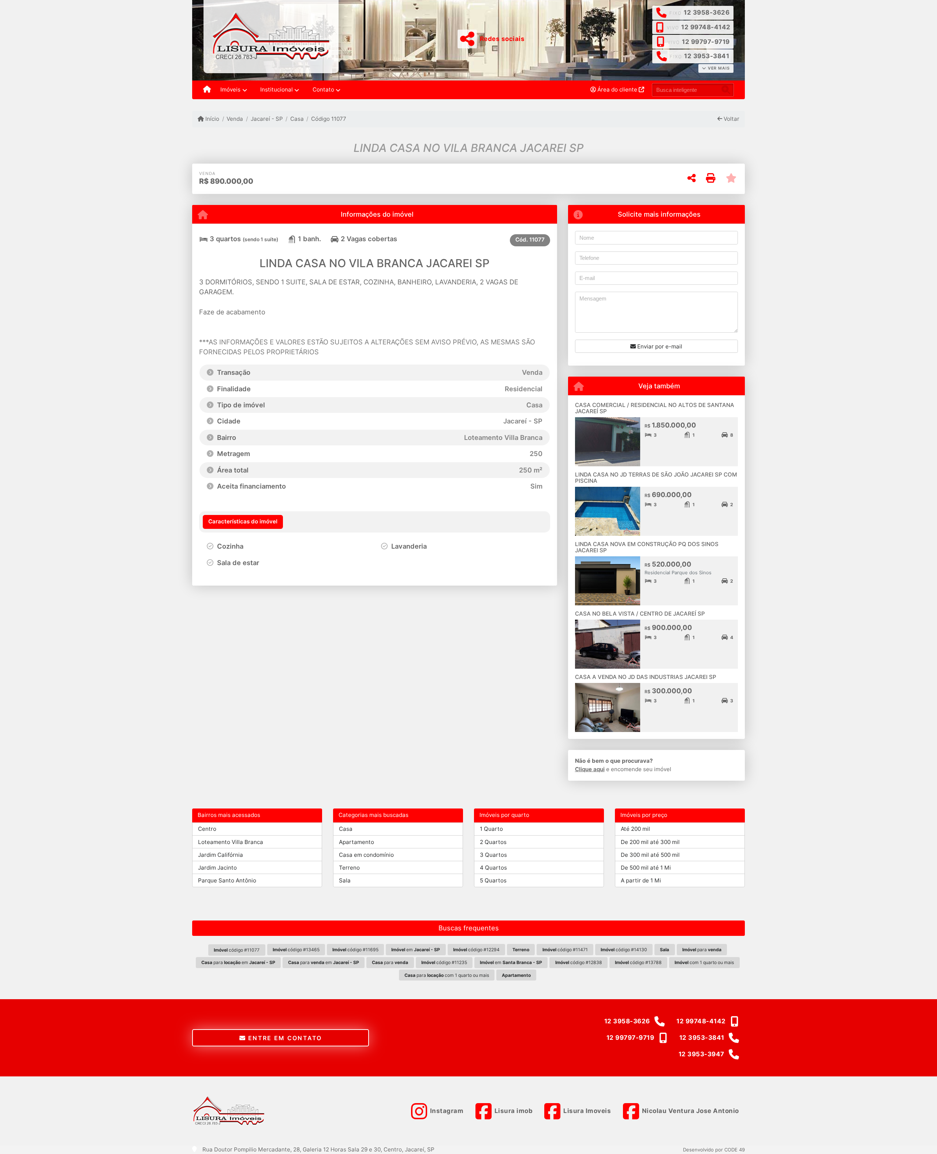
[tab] (243, 522)
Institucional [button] (276, 89)
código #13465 (296, 949)
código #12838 (578, 962)
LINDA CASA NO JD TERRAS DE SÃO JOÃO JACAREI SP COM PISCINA (656, 477)
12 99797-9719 (706, 41)
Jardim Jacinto (217, 867)
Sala (345, 880)
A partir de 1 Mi (641, 880)
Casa (297, 118)
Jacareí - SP (267, 118)
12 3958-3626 (706, 12)
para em (238, 962)
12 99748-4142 (706, 27)
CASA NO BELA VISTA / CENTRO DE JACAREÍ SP (640, 613)
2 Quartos (493, 842)
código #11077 (237, 950)
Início (211, 118)
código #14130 (624, 949)
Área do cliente (617, 89)
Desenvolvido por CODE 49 (714, 1150)
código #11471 (565, 949)
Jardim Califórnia (220, 854)
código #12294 (476, 949)
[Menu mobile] (207, 90)
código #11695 (355, 949)
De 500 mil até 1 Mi (646, 867)
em (415, 949)
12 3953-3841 (706, 56)
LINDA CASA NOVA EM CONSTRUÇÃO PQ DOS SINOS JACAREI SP (646, 547)
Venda (235, 118)
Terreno (349, 867)
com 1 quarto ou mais (704, 962)
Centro (207, 828)
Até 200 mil (635, 828)
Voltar (730, 118)
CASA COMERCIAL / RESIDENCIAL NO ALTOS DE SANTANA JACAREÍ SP (654, 408)
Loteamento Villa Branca (230, 842)
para (701, 949)
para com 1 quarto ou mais (446, 975)
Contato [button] (323, 89)
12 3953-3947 (701, 1054)
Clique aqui (590, 769)
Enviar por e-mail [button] (659, 346)
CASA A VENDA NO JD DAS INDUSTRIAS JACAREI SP (645, 676)
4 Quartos (493, 867)
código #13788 (638, 962)
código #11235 (444, 962)
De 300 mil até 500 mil (650, 854)
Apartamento (356, 842)
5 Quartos (493, 880)
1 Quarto (491, 828)
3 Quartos (493, 854)
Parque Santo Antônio (227, 880)
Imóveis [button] (230, 89)
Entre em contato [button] (284, 1038)
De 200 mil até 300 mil (650, 842)
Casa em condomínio (366, 854)
